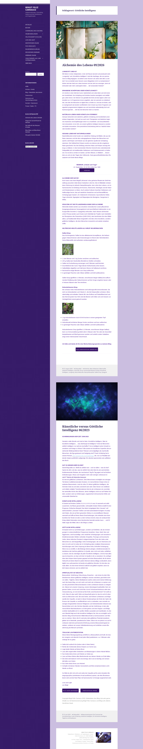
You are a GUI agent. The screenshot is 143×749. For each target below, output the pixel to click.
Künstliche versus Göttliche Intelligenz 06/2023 (82, 428)
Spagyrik (104, 372)
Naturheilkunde (79, 372)
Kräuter (97, 370)
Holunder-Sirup (78, 370)
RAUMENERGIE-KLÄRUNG (32, 49)
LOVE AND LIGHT (30, 40)
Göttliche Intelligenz (68, 370)
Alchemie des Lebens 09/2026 (33, 117)
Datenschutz (29, 95)
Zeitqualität (78, 368)
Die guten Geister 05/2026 (32, 135)
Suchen (27, 72)
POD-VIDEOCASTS (30, 46)
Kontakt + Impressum (31, 103)
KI (93, 716)
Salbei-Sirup (98, 372)
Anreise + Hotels (30, 89)
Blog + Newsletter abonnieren (33, 92)
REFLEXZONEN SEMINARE (32, 52)
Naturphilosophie (89, 372)
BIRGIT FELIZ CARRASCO (31, 8)
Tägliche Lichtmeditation (69, 718)
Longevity (71, 372)
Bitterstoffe (102, 368)
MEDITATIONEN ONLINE (32, 43)
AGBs (26, 86)
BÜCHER (27, 28)
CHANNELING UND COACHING (34, 31)
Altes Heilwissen (94, 368)
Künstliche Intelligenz (101, 716)
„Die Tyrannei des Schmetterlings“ (83, 455)
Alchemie (86, 368)
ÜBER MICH (28, 63)
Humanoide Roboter (89, 370)
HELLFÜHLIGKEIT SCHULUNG (33, 37)
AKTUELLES (28, 24)
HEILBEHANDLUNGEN (31, 34)
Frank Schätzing (75, 716)
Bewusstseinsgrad (87, 714)
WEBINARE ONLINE (30, 55)
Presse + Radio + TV (30, 106)
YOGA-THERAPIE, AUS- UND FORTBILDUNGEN (33, 59)
